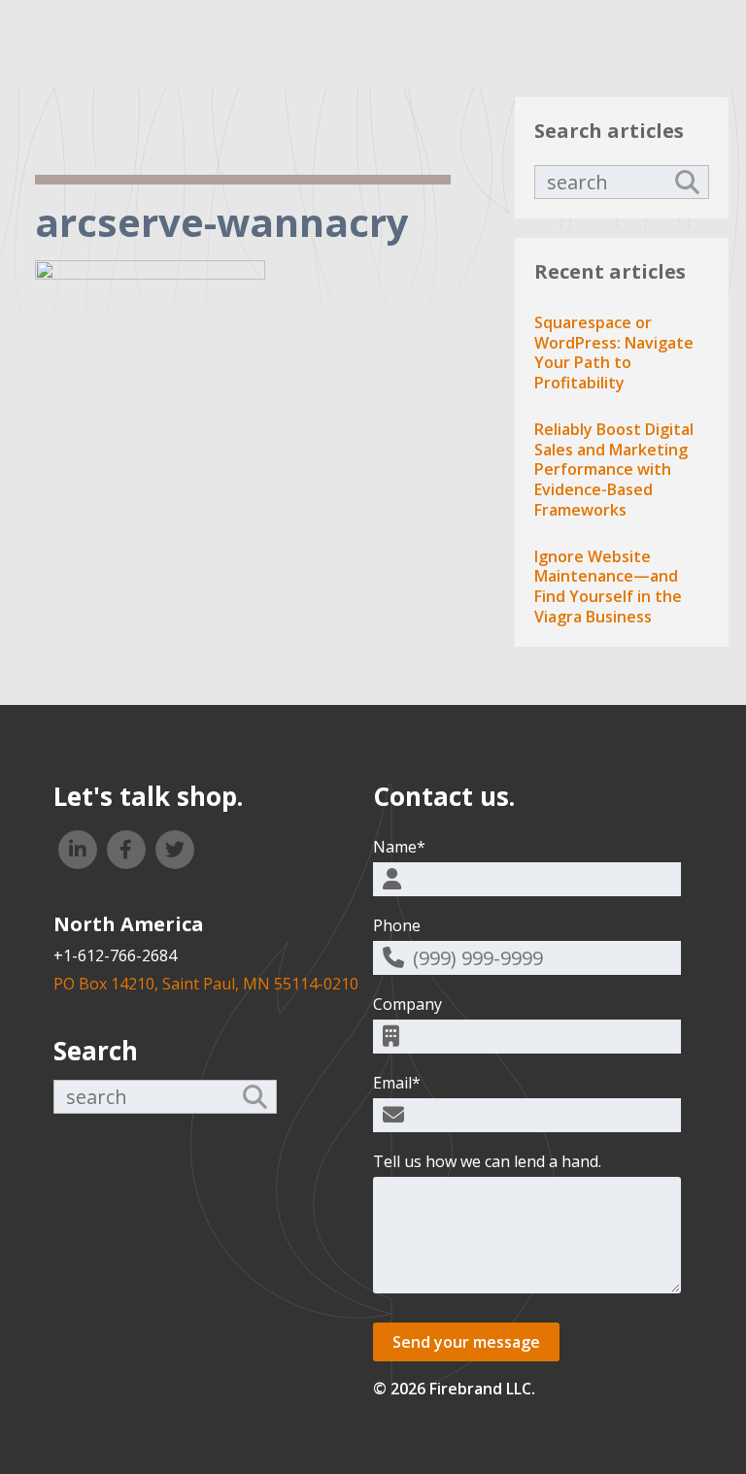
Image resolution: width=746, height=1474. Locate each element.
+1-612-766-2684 (115, 955)
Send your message (466, 1342)
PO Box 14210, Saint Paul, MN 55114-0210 (205, 983)
